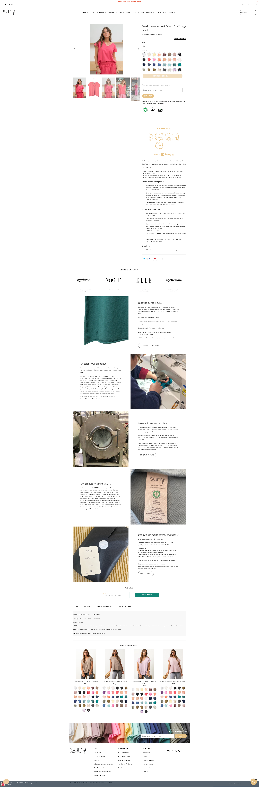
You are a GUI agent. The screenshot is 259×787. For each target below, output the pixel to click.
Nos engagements (100, 756)
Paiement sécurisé (124, 606)
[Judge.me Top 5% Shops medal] (170, 137)
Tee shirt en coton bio (101, 768)
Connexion (246, 5)
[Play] (106, 49)
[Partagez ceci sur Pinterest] (155, 259)
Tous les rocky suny (149, 345)
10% (6, 782)
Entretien (87, 606)
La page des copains (124, 760)
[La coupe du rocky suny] (100, 324)
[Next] (138, 49)
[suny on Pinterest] (12, 5)
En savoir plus (147, 455)
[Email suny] (2, 5)
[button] (84, 12)
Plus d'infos (146, 574)
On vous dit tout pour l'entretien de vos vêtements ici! (89, 633)
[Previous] (74, 49)
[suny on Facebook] (5, 5)
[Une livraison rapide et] (100, 554)
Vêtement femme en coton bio (103, 764)
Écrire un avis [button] (147, 595)
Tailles (75, 606)
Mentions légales (148, 764)
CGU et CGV (147, 756)
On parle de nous (123, 753)
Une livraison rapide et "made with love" (158, 535)
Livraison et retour (104, 606)
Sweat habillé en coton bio (102, 772)
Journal (96, 760)
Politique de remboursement (127, 768)
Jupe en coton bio (99, 775)
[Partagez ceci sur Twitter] (144, 259)
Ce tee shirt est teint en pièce (152, 423)
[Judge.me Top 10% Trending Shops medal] (149, 145)
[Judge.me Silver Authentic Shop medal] (149, 137)
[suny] (9, 12)
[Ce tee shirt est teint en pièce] (100, 439)
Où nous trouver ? (124, 756)
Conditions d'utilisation (125, 764)
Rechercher (146, 753)
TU (144, 46)
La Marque (97, 753)
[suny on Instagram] (9, 5)
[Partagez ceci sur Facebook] (149, 259)
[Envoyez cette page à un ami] (160, 259)
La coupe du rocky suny (150, 303)
